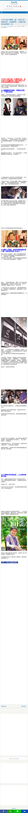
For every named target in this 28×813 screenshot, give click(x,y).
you (20, 6)
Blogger (17, 758)
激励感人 (5, 26)
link (16, 6)
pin (14, 6)
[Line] (17, 811)
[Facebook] (3, 811)
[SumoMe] (24, 811)
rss (18, 6)
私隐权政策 (14, 808)
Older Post (23, 706)
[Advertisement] (12, 32)
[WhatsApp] (10, 811)
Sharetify (14, 2)
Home (2, 26)
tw (10, 6)
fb (7, 6)
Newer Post (3, 706)
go (12, 6)
